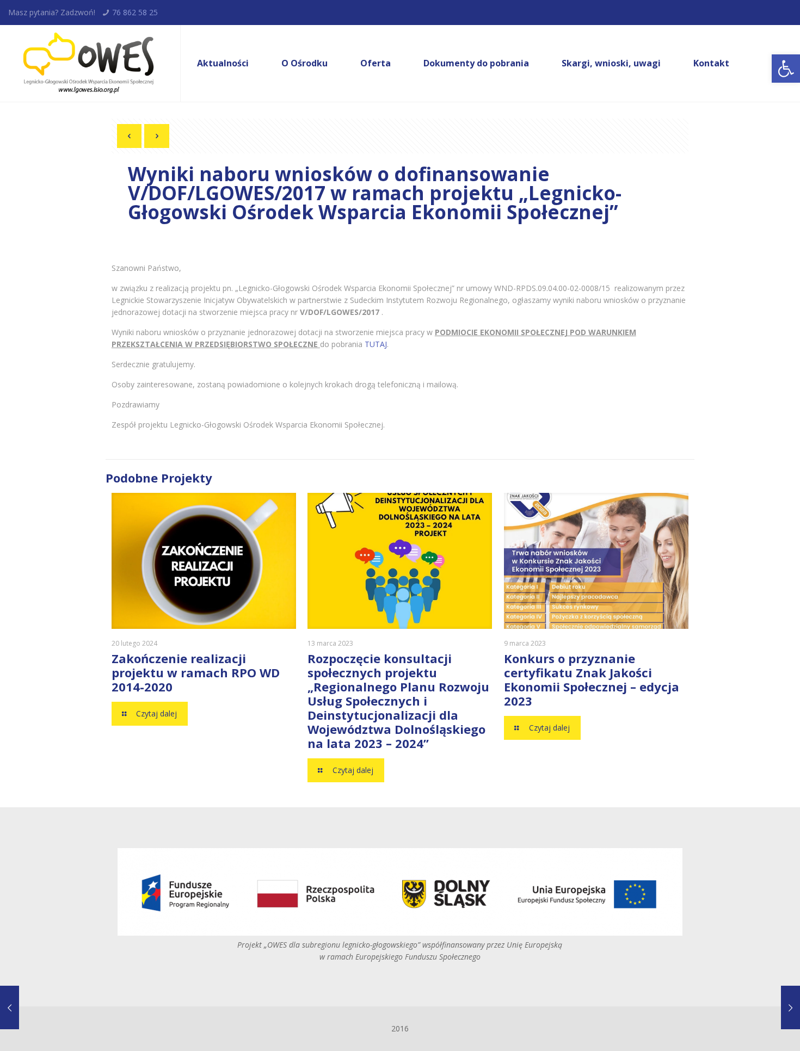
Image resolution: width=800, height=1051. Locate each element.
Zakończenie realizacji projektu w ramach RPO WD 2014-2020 (196, 672)
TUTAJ (376, 344)
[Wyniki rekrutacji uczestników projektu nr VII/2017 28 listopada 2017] (31, 1007)
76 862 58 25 (135, 12)
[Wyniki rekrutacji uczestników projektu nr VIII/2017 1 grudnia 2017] (768, 1007)
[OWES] (87, 63)
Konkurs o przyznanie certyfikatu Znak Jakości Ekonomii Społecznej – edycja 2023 (591, 679)
